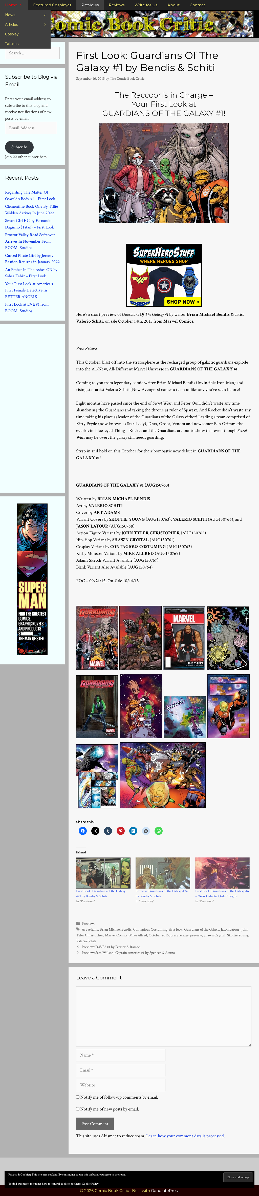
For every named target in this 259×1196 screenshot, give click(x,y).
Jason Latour (230, 929)
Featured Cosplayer (52, 5)
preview (196, 935)
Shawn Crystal (214, 935)
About (173, 5)
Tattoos (11, 43)
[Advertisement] (43, 407)
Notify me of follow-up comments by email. (119, 1097)
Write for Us (146, 5)
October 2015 (159, 935)
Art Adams (90, 929)
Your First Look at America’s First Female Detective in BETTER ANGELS (29, 290)
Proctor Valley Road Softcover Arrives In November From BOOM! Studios (30, 241)
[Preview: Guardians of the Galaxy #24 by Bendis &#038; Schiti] (163, 873)
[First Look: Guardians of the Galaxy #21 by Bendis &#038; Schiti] (103, 873)
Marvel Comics (116, 935)
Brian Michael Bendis (115, 929)
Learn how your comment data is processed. (185, 1136)
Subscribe (19, 147)
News (10, 15)
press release (179, 935)
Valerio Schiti (86, 940)
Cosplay (12, 34)
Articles (11, 24)
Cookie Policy (90, 1184)
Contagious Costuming (150, 929)
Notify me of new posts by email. (109, 1109)
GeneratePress (165, 1190)
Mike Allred (138, 935)
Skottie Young (237, 935)
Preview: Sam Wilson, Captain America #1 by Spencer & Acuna (128, 952)
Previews (90, 5)
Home (11, 5)
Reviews (116, 5)
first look (175, 929)
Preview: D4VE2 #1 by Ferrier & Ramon (111, 946)
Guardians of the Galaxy (201, 929)
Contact (197, 5)
